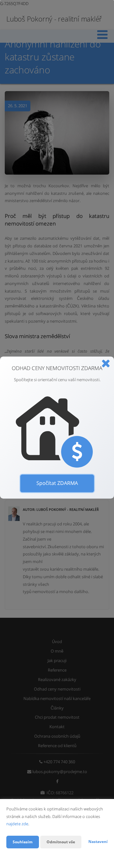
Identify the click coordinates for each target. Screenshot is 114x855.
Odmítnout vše (61, 842)
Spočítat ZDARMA (57, 483)
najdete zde (17, 824)
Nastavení (98, 841)
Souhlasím (23, 842)
